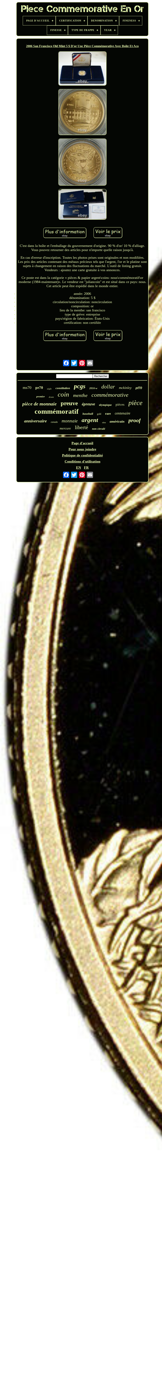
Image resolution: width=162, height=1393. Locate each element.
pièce (135, 402)
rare (108, 413)
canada (54, 422)
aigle (49, 388)
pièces (120, 404)
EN (78, 468)
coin (63, 394)
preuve (69, 403)
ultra (104, 422)
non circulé (98, 428)
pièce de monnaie (39, 403)
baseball (88, 413)
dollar (108, 387)
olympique (105, 404)
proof (134, 420)
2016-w (93, 388)
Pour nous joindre (82, 449)
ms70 (27, 387)
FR (86, 468)
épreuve (88, 404)
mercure (65, 428)
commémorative (109, 395)
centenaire (122, 413)
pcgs (79, 386)
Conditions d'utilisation (82, 461)
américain (117, 421)
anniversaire (35, 420)
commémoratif (57, 411)
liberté (81, 427)
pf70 (139, 388)
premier (40, 396)
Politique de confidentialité (82, 455)
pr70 (39, 388)
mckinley (125, 388)
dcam (51, 397)
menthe (80, 395)
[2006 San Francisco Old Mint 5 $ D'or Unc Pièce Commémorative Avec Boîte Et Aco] (82, 69)
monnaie (70, 420)
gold (99, 414)
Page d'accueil (82, 443)
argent (90, 419)
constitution (63, 388)
